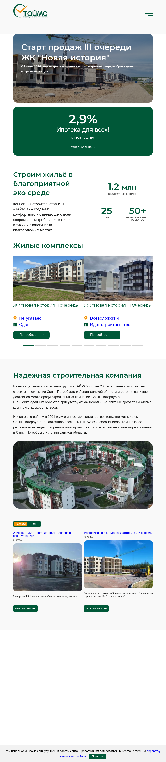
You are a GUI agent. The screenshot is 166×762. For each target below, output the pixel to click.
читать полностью (25, 608)
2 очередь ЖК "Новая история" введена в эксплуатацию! (42, 534)
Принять (97, 756)
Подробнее (27, 334)
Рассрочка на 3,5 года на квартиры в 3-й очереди (118, 532)
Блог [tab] (33, 523)
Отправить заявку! (83, 137)
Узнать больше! (81, 147)
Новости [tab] (20, 523)
